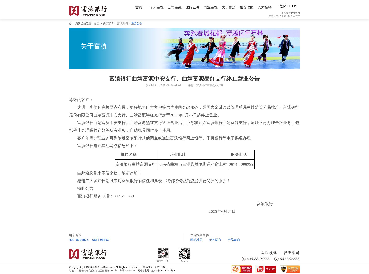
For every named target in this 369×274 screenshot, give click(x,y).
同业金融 (211, 7)
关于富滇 (229, 7)
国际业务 (193, 7)
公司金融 (175, 7)
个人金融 (157, 7)
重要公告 (136, 23)
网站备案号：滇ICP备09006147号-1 (156, 270)
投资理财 (246, 7)
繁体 (283, 6)
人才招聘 (265, 7)
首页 (138, 7)
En (294, 6)
